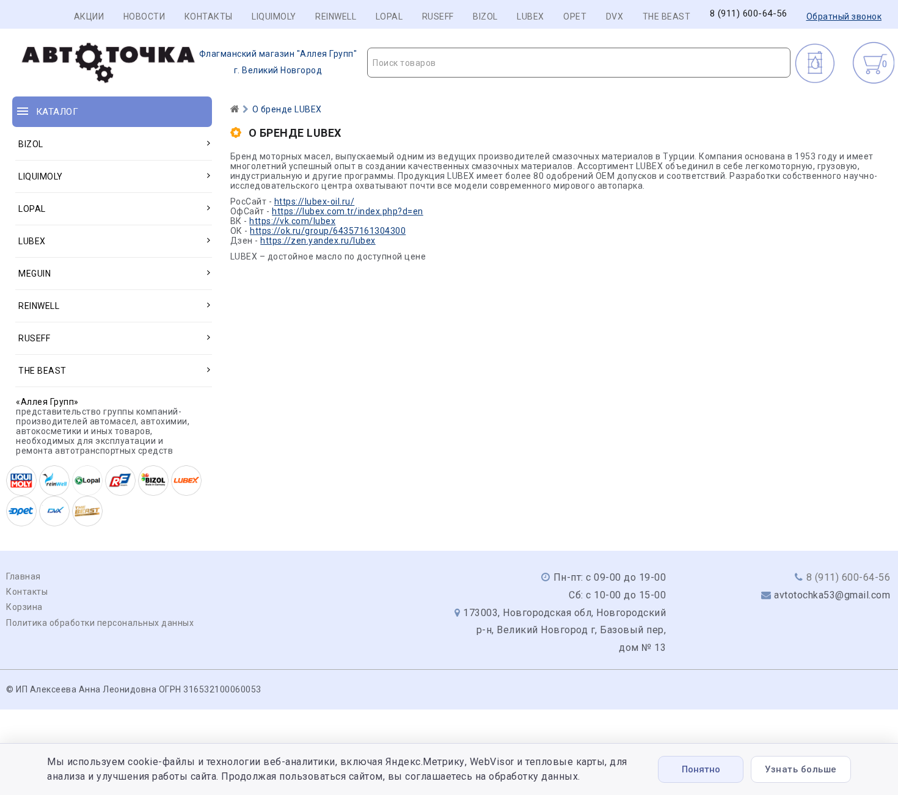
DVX (615, 16)
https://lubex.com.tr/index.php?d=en (347, 211)
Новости (144, 16)
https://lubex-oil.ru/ (314, 201)
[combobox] (578, 63)
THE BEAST (667, 16)
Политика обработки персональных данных (100, 623)
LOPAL (389, 16)
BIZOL (485, 16)
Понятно (701, 769)
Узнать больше (801, 769)
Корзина (24, 607)
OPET (574, 16)
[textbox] (579, 63)
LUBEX (530, 16)
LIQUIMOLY (274, 16)
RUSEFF (438, 16)
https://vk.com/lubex (292, 221)
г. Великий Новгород (278, 62)
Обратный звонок (844, 16)
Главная (23, 576)
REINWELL (335, 16)
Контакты (208, 16)
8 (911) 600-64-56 (748, 13)
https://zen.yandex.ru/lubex (318, 240)
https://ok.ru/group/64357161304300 (328, 231)
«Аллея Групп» (47, 402)
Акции (89, 16)
